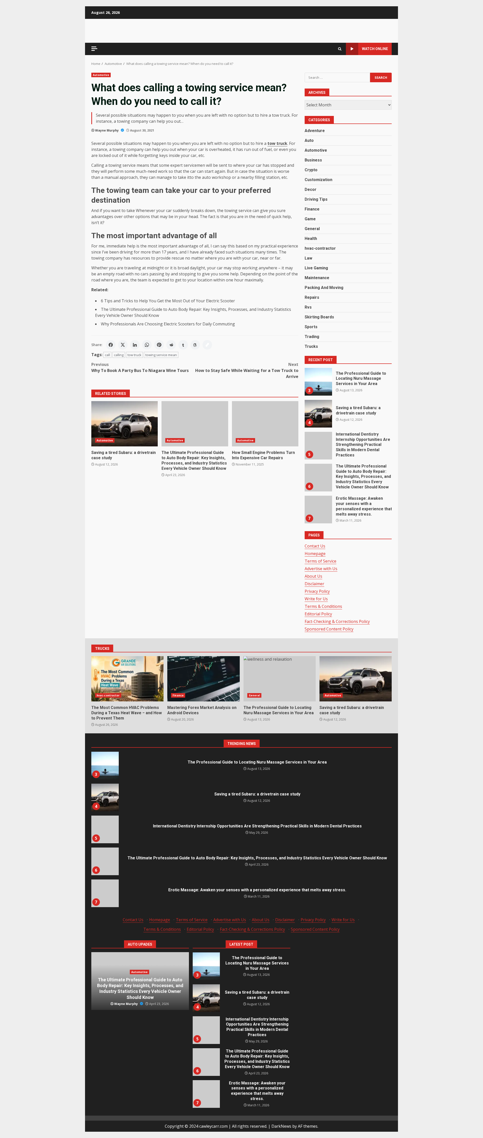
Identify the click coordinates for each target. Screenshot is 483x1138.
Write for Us (316, 599)
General (312, 228)
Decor (310, 189)
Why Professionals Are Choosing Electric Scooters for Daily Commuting (168, 324)
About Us (313, 576)
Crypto (311, 169)
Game (310, 219)
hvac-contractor (320, 248)
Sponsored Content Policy (329, 629)
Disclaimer (314, 583)
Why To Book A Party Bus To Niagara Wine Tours (140, 367)
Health (311, 238)
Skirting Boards (319, 317)
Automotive (101, 75)
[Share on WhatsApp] (147, 345)
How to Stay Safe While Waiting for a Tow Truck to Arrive (246, 370)
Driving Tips (316, 199)
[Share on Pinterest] (159, 345)
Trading (312, 336)
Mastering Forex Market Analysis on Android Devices (203, 678)
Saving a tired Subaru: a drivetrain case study (124, 423)
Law (308, 258)
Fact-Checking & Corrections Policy (337, 621)
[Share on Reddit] (171, 345)
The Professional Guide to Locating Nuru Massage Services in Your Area (318, 382)
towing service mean (161, 355)
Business (313, 160)
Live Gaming (316, 268)
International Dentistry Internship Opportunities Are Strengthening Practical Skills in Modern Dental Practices (318, 445)
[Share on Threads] (195, 345)
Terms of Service (320, 561)
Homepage (315, 553)
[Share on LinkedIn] (135, 345)
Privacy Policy (317, 591)
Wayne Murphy (107, 130)
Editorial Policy (318, 614)
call (107, 355)
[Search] (339, 49)
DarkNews (281, 1126)
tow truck (134, 355)
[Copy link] (207, 345)
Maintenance (317, 277)
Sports (311, 326)
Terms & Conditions (323, 606)
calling (119, 355)
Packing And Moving (324, 287)
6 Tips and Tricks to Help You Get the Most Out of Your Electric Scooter (168, 301)
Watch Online (375, 49)
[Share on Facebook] (110, 345)
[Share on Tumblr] (183, 345)
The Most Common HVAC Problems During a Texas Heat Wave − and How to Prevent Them (127, 678)
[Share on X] (123, 345)
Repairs (312, 297)
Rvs (308, 307)
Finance (312, 209)
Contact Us (315, 546)
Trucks (311, 346)
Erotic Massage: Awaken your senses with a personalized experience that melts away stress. (318, 509)
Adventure (315, 130)
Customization (318, 179)
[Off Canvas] (94, 49)
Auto (309, 140)
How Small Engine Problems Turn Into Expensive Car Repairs (265, 423)
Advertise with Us (321, 568)
